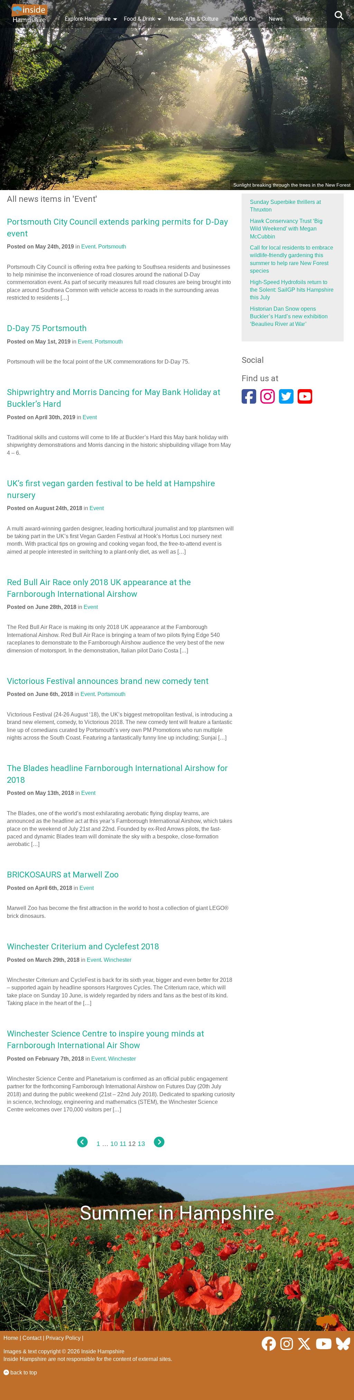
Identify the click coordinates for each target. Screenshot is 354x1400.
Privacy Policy (63, 1338)
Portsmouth (112, 247)
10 (114, 1143)
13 (141, 1143)
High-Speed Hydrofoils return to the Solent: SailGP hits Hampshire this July (292, 290)
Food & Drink (139, 19)
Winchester (117, 960)
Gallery (304, 19)
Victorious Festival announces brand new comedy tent (107, 681)
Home (10, 1338)
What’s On (243, 19)
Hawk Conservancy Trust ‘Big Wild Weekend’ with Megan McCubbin (286, 228)
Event (88, 247)
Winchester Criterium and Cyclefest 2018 (83, 946)
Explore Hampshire (88, 19)
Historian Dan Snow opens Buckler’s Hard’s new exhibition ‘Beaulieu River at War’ (289, 316)
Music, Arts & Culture (193, 19)
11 (123, 1143)
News (276, 19)
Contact (31, 1338)
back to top (23, 1372)
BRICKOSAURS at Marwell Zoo (63, 875)
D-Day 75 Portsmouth (47, 328)
